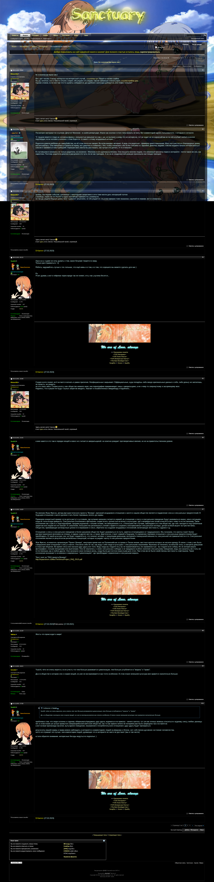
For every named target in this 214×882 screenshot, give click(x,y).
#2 (203, 129)
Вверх (202, 830)
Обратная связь (180, 863)
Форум (25, 35)
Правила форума (70, 857)
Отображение (198, 66)
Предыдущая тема (100, 835)
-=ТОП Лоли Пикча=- (119, 357)
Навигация (46, 38)
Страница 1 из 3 (178, 58)
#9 (203, 666)
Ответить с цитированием (196, 125)
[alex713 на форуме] (19, 150)
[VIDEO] (66, 851)
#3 (203, 191)
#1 (203, 70)
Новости (15, 35)
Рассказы (65, 35)
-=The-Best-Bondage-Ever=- (119, 361)
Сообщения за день (17, 38)
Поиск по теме (187, 66)
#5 (203, 378)
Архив (196, 863)
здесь (42, 121)
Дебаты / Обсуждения (40, 47)
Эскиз (120, 363)
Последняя (198, 58)
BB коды (67, 844)
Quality (127, 363)
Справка (26, 38)
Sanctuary (190, 863)
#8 (203, 630)
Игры (76, 35)
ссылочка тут (92, 78)
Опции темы (176, 66)
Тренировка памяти (121, 352)
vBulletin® (108, 873)
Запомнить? (161, 47)
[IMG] (66, 849)
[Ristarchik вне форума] (20, 91)
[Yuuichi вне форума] (22, 287)
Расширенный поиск (197, 38)
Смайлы (67, 846)
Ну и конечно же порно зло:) (109, 62)
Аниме (45, 35)
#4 (203, 257)
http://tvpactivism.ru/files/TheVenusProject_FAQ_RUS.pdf (59, 559)
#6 (203, 437)
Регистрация (197, 44)
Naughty (112, 363)
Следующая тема (114, 835)
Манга (56, 35)
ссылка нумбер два (129, 81)
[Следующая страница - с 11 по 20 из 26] (192, 58)
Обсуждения (24, 47)
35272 (21, 309)
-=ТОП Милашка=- (119, 355)
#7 (203, 509)
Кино (86, 35)
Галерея (35, 35)
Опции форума (35, 38)
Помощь (186, 44)
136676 (21, 169)
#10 (202, 703)
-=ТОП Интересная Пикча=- (120, 359)
